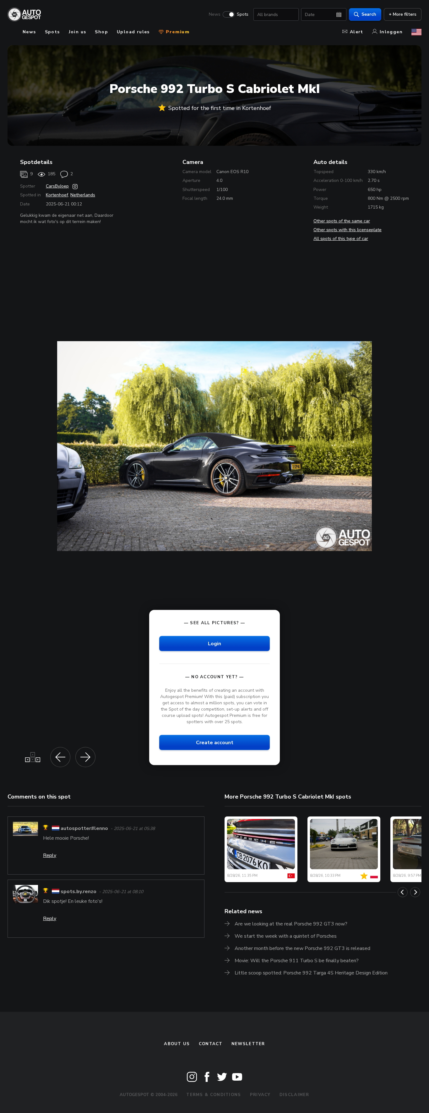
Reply (49, 855)
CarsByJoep (57, 186)
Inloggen (391, 32)
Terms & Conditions (213, 1095)
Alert (356, 32)
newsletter (248, 1044)
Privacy (260, 1095)
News (214, 14)
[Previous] (402, 892)
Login (214, 643)
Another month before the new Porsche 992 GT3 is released (302, 948)
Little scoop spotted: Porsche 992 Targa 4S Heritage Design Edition (311, 972)
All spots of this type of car (340, 239)
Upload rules (133, 32)
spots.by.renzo (78, 891)
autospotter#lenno (84, 828)
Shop (101, 32)
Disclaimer (294, 1095)
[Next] (415, 892)
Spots (242, 14)
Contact (211, 1044)
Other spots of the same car (341, 221)
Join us (77, 32)
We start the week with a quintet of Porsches (286, 936)
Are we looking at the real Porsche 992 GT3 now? (291, 923)
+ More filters (402, 14)
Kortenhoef (57, 195)
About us (177, 1044)
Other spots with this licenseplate (347, 230)
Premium (176, 32)
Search (368, 14)
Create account (214, 742)
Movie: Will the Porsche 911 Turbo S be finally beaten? (297, 960)
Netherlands (82, 195)
